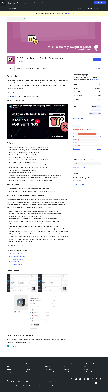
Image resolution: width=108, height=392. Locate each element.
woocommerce (93, 113)
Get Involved (68, 364)
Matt (86, 366)
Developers (48, 369)
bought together (96, 106)
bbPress (87, 369)
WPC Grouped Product (16, 259)
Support (98, 68)
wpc (99, 113)
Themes (28, 366)
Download (97, 59)
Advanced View (78, 118)
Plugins (28, 369)
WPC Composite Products (17, 256)
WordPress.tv (49, 372)
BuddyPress (88, 372)
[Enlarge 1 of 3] (34, 276)
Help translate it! (69, 13)
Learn (46, 364)
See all (99, 149)
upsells (99, 110)
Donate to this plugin (79, 184)
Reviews (19, 68)
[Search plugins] (24, 19)
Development (41, 68)
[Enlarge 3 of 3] (66, 295)
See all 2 (99, 102)
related (94, 110)
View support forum (79, 167)
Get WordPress (100, 3)
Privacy (9, 372)
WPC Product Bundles (16, 254)
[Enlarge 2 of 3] (66, 276)
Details (11, 68)
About (8, 364)
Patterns (28, 372)
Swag (66, 372)
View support (95, 79)
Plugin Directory (11, 8)
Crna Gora (25, 381)
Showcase (29, 364)
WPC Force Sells (14, 261)
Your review (76, 149)
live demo (15, 96)
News (8, 366)
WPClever (22, 61)
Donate (67, 369)
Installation (29, 68)
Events (66, 366)
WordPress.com (89, 364)
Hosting (9, 369)
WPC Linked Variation (16, 264)
